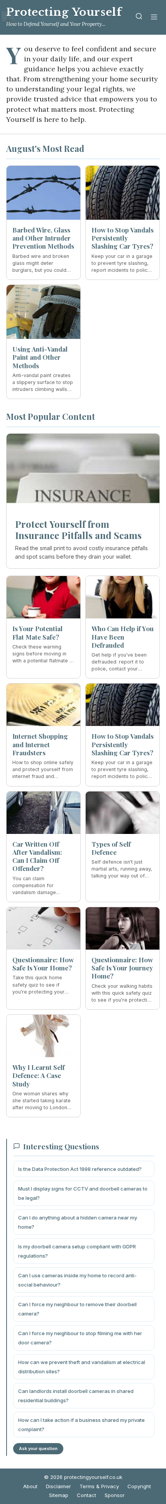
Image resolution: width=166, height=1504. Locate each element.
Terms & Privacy (99, 1486)
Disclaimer (58, 1486)
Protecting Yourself (64, 12)
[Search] (139, 17)
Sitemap (58, 1495)
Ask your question (38, 1448)
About (30, 1486)
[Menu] (154, 17)
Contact (86, 1495)
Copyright (139, 1486)
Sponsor (115, 1495)
